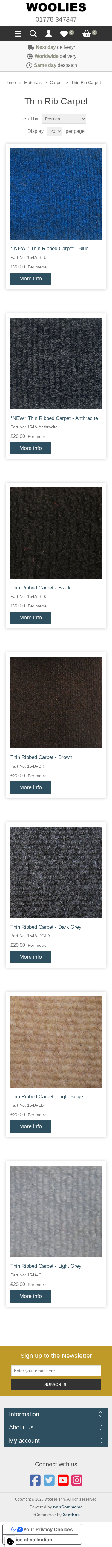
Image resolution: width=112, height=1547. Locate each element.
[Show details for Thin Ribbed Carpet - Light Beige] (56, 1042)
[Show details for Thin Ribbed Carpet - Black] (56, 533)
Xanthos (71, 1514)
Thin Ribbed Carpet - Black (40, 588)
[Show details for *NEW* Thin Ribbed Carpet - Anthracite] (56, 363)
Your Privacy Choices (48, 1529)
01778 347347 (56, 19)
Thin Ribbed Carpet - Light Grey (46, 1266)
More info (30, 279)
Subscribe (56, 1384)
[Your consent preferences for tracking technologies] (10, 1541)
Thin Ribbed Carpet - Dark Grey (46, 927)
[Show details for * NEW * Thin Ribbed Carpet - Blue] (56, 194)
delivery (55, 47)
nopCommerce (68, 1506)
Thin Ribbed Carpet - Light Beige (46, 1096)
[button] (18, 35)
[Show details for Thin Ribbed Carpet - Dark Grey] (56, 872)
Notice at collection (29, 1540)
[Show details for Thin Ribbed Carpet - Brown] (56, 702)
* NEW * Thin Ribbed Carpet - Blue (49, 248)
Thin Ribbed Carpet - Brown (41, 757)
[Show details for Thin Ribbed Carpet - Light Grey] (56, 1211)
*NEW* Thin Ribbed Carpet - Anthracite (54, 418)
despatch (55, 65)
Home (10, 82)
